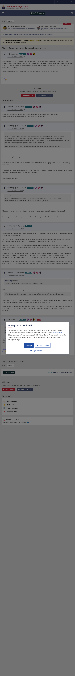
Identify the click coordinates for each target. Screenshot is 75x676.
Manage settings (36, 351)
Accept (29, 345)
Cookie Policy (57, 332)
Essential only (43, 345)
